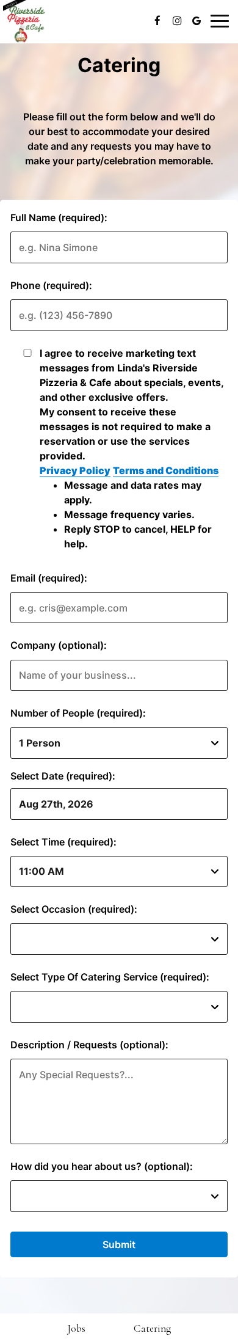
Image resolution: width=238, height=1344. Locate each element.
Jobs (76, 1328)
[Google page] (196, 21)
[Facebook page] (157, 21)
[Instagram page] (177, 21)
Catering (152, 1328)
